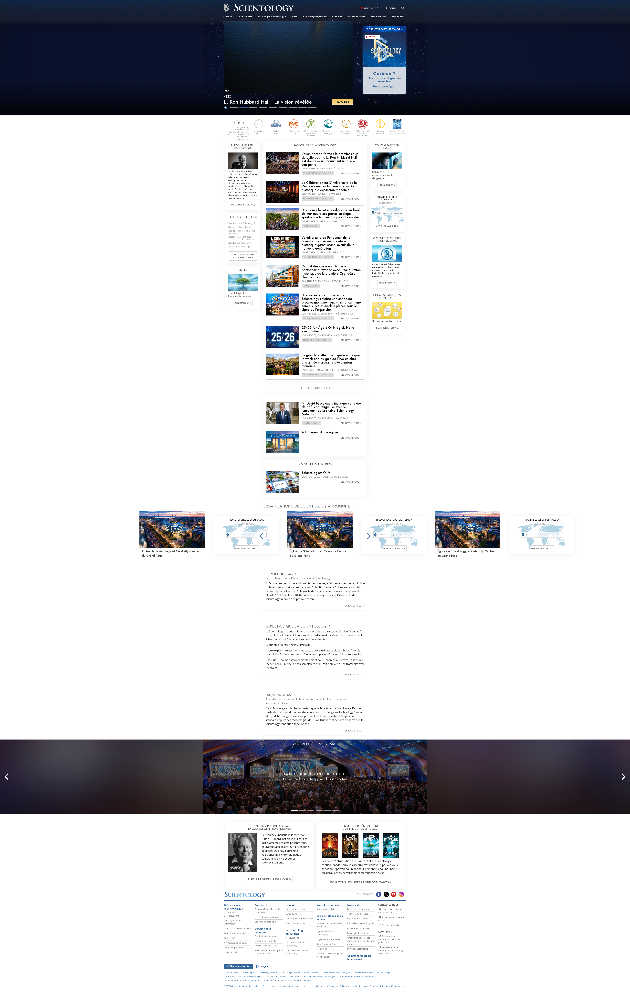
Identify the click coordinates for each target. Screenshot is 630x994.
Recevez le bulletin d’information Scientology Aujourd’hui (390, 950)
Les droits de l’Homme (358, 933)
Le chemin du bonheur (358, 909)
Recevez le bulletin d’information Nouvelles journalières (390, 939)
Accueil (229, 16)
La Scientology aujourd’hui (314, 16)
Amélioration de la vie (265, 945)
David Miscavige (311, 972)
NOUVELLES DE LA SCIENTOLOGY (315, 145)
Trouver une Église (384, 86)
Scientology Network (267, 972)
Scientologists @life (326, 909)
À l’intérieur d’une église (236, 942)
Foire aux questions (356, 16)
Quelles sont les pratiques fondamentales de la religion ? (241, 238)
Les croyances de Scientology (232, 922)
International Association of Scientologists (243, 976)
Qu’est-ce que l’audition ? (239, 242)
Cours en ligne (397, 16)
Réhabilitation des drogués (360, 923)
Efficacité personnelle (265, 940)
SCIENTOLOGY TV (311, 422)
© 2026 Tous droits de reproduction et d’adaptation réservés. (267, 986)
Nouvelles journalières (329, 905)
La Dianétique (248, 972)
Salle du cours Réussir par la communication (269, 952)
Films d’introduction (295, 923)
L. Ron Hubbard (244, 16)
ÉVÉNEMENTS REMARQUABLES (315, 743)
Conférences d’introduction (299, 918)
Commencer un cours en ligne (336, 972)
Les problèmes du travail (267, 916)
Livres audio (291, 913)
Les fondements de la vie (267, 921)
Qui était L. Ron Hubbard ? (240, 227)
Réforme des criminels (358, 918)
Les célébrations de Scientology (295, 944)
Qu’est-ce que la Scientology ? (271, 16)
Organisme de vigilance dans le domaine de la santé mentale (361, 940)
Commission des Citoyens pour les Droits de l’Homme (287, 980)
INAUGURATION (310, 225)
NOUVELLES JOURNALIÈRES (315, 464)
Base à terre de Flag (326, 944)
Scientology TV (371, 7)
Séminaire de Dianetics (266, 936)
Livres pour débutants (296, 909)
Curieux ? (384, 73)
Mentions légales (398, 986)
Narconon (294, 976)
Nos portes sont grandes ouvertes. (384, 79)
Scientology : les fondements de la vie (239, 294)
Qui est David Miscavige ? (240, 246)
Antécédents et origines (236, 933)
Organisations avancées (328, 939)
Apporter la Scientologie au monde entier (329, 955)
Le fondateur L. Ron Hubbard (231, 914)
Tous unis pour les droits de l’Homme (356, 976)
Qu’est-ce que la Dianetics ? (237, 928)
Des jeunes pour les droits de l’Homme (241, 980)
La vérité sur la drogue (358, 928)
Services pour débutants (263, 930)
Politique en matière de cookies (354, 986)
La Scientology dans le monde (330, 917)
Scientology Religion (291, 972)
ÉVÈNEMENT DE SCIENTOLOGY (317, 173)
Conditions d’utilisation (380, 986)
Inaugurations (292, 937)
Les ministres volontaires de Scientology (372, 972)
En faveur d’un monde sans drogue (319, 976)
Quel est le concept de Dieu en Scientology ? (241, 232)
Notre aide (337, 16)
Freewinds (321, 948)
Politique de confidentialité (326, 986)
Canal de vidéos (232, 952)
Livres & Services (378, 16)
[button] (234, 107)
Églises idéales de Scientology (325, 933)
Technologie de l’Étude (358, 913)
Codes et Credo (231, 938)
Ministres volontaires (357, 948)
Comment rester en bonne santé (359, 957)
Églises (294, 16)
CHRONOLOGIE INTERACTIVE (317, 339)
